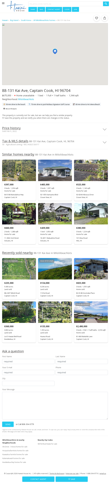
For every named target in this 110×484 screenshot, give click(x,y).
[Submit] (106, 3)
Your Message (8, 389)
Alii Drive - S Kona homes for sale (14, 447)
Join (75, 9)
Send (7, 424)
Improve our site (72, 473)
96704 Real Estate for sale (47, 444)
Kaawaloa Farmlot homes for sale (15, 454)
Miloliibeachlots (26, 99)
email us (103, 473)
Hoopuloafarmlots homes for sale (15, 450)
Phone (58, 367)
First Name (7, 356)
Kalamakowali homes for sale (13, 458)
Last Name (60, 356)
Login (67, 9)
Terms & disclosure (57, 473)
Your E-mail (7, 367)
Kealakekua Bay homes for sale (14, 462)
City (3, 378)
